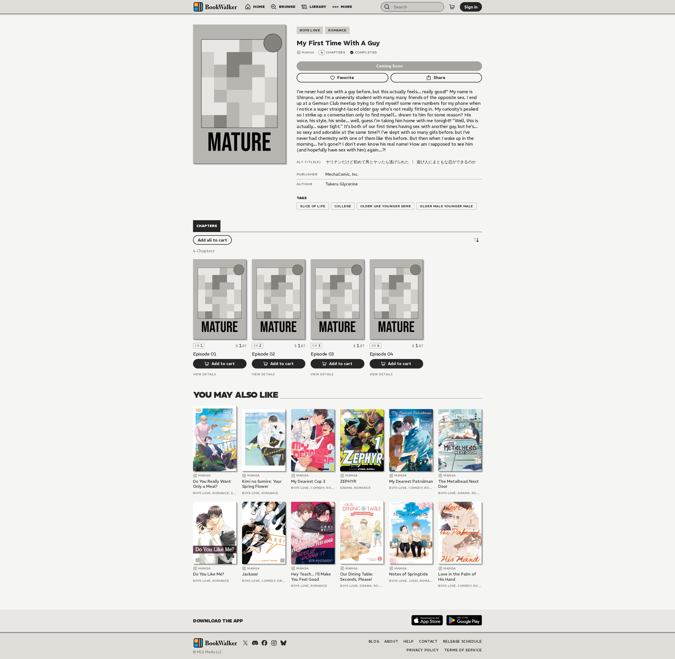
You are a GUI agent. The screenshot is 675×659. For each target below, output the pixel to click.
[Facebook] (264, 643)
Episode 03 (322, 354)
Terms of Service (463, 650)
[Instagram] (274, 643)
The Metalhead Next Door (458, 484)
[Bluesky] (283, 643)
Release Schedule (462, 641)
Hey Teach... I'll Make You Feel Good (311, 577)
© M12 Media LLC (207, 652)
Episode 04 (381, 354)
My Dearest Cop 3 (308, 481)
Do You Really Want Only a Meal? (212, 484)
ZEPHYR (348, 481)
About (391, 641)
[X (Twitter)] (245, 643)
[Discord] (255, 643)
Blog (374, 641)
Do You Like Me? (208, 574)
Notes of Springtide (408, 574)
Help (408, 641)
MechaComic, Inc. (342, 174)
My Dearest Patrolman (411, 481)
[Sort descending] (476, 240)
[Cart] (452, 7)
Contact (428, 641)
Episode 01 (204, 354)
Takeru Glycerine (341, 183)
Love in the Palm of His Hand (457, 577)
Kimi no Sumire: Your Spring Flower (262, 484)
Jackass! (250, 574)
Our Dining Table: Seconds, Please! (356, 577)
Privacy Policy (423, 650)
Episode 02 (263, 354)
